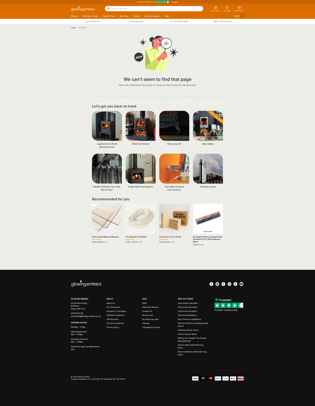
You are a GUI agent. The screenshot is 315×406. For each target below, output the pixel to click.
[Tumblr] (235, 284)
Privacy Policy (113, 327)
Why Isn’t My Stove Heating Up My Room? (193, 324)
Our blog (227, 11)
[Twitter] (217, 284)
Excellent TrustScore (225, 310)
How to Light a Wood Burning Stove (190, 346)
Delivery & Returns (150, 307)
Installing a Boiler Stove (188, 330)
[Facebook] (211, 284)
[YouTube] (241, 284)
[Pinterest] (223, 284)
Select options (140, 247)
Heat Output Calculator (188, 303)
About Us (111, 303)
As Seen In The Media (116, 311)
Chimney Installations (187, 315)
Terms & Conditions (115, 323)
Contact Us (147, 311)
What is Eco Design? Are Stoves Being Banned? (192, 339)
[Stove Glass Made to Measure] (107, 219)
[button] (237, 16)
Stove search (239, 11)
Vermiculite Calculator (187, 307)
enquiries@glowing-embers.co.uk (86, 316)
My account (215, 11)
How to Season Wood (187, 334)
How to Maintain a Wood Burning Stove (192, 353)
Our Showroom (113, 307)
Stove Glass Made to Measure (105, 237)
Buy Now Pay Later (150, 319)
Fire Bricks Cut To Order (170, 237)
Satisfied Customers (116, 315)
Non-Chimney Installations (189, 319)
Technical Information (187, 311)
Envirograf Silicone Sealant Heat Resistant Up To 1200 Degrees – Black (207, 239)
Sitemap (145, 323)
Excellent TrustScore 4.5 (146, 2)
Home (73, 28)
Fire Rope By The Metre (136, 237)
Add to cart (107, 247)
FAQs (144, 303)
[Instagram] (229, 284)
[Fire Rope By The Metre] (141, 219)
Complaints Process (151, 327)
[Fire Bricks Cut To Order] (174, 219)
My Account (147, 315)
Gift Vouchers (113, 319)
